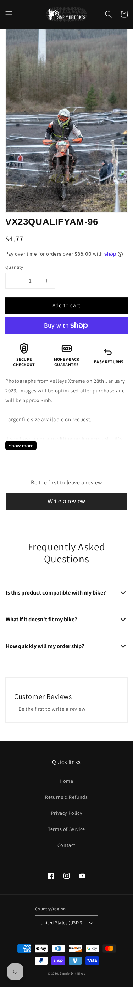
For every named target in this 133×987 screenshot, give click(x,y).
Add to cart (66, 305)
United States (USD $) (62, 923)
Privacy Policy (66, 813)
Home (66, 781)
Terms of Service (66, 829)
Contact (66, 845)
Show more (21, 445)
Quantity (14, 267)
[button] (9, 14)
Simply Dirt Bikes (72, 973)
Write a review (66, 501)
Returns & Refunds (66, 797)
